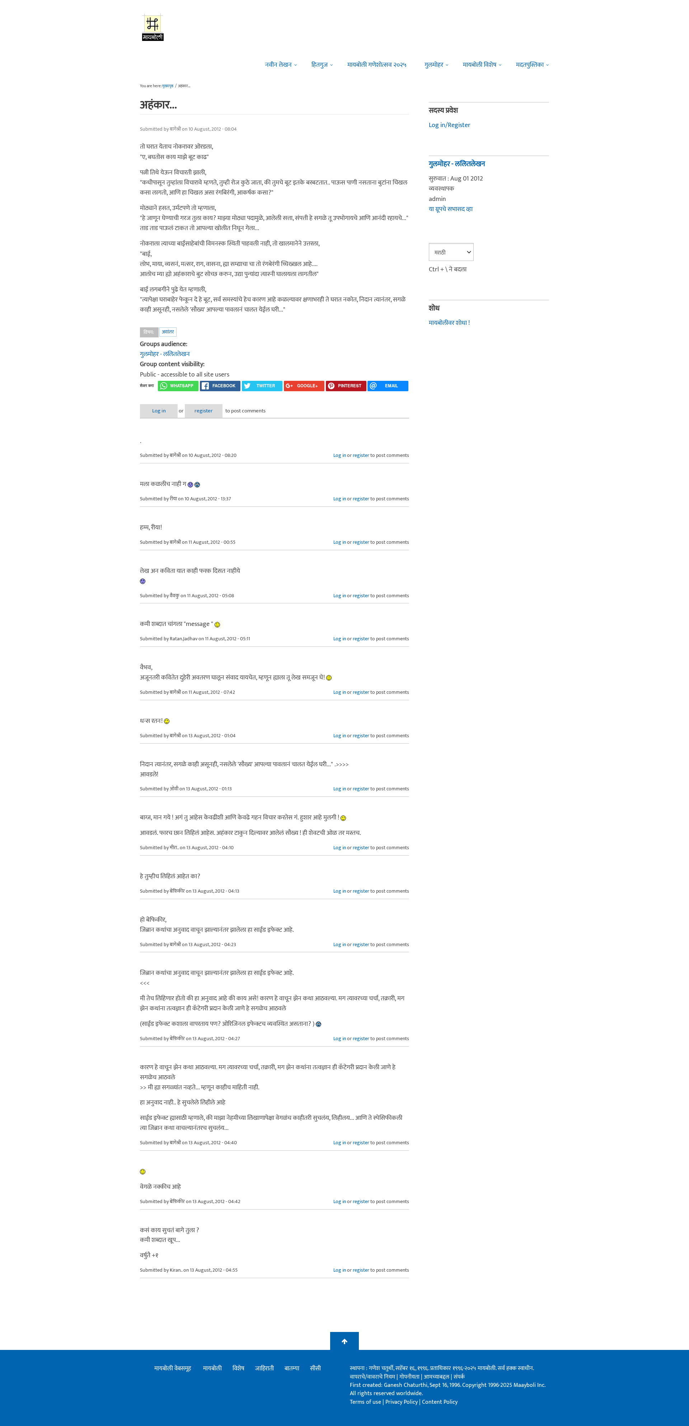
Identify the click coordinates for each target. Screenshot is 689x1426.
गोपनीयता (410, 1377)
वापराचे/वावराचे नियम (372, 1377)
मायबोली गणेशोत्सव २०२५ (377, 65)
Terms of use (365, 1402)
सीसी (315, 1369)
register (203, 410)
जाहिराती (264, 1369)
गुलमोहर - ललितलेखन (165, 354)
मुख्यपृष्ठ (167, 86)
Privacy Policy (402, 1402)
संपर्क (459, 1377)
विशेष (238, 1369)
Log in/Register (449, 125)
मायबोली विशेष (479, 65)
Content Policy (440, 1402)
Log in (159, 410)
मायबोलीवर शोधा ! (449, 323)
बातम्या (292, 1369)
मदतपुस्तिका (530, 65)
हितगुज (319, 65)
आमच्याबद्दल (437, 1377)
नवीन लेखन (278, 65)
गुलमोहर (434, 65)
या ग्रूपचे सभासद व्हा (451, 209)
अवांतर (168, 332)
